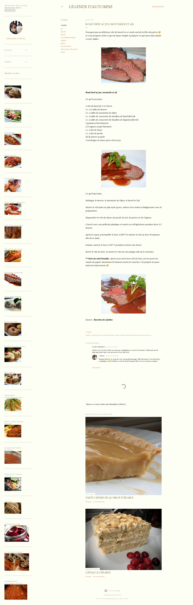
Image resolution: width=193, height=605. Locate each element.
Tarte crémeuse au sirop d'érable (109, 497)
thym (63, 52)
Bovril (63, 35)
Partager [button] (64, 20)
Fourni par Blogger (114, 590)
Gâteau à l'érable (98, 572)
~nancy (101, 356)
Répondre (96, 367)
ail (61, 29)
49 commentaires (98, 502)
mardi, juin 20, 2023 (112, 356)
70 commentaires (98, 576)
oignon (63, 40)
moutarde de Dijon (68, 38)
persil (63, 43)
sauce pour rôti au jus (69, 49)
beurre (63, 32)
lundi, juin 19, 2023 (111, 347)
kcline (119, 595)
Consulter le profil (16, 39)
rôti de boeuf (66, 46)
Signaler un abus (12, 73)
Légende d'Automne (91, 6)
